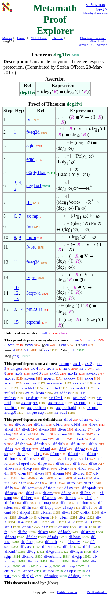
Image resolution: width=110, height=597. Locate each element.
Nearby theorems (95, 13)
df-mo (44, 429)
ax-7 (83, 368)
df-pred (79, 473)
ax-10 (36, 373)
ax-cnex (30, 383)
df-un (75, 444)
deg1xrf (33, 185)
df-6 (54, 522)
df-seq (43, 532)
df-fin (26, 507)
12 (16, 293)
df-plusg (28, 541)
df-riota (49, 488)
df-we (9, 468)
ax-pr (89, 378)
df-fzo (23, 532)
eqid (30, 145)
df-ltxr (85, 512)
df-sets (10, 536)
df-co (82, 468)
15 (16, 322)
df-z (45, 527)
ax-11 (54, 373)
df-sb (26, 429)
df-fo (71, 483)
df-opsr (70, 571)
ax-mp (32, 216)
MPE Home (39, 38)
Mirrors (7, 38)
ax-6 (67, 368)
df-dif (57, 444)
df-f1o (89, 483)
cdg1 (17, 356)
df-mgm (76, 551)
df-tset (47, 546)
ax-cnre (80, 402)
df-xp (27, 468)
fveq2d (33, 132)
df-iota (79, 478)
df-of (30, 492)
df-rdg (90, 497)
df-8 (88, 522)
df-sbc (20, 444)
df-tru (58, 424)
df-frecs (27, 497)
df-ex (93, 424)
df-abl (76, 561)
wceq (92, 340)
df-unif (10, 551)
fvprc (31, 246)
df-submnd (53, 556)
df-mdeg (51, 575)
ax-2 (88, 363)
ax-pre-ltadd (66, 407)
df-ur (26, 566)
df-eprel (22, 463)
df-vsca (26, 546)
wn (76, 340)
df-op (54, 453)
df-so (60, 463)
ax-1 (77, 363)
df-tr (86, 458)
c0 (47, 345)
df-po (42, 463)
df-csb (39, 444)
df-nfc (45, 434)
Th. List (57, 38)
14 (21, 309)
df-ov (68, 488)
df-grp (77, 556)
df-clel (25, 434)
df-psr (28, 571)
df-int (91, 453)
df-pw (80, 448)
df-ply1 (28, 575)
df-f (38, 483)
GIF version (99, 44)
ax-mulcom (34, 393)
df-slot (31, 536)
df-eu (62, 429)
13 (16, 298)
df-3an (39, 424)
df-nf (9, 429)
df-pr (21, 453)
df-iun (10, 458)
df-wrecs (49, 497)
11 (16, 262)
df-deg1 (74, 575)
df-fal (76, 424)
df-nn (64, 517)
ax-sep (29, 378)
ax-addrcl (52, 388)
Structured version (93, 38)
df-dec (63, 527)
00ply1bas (36, 172)
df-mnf (46, 512)
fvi (28, 119)
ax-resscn (54, 383)
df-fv (9, 488)
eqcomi (33, 322)
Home (21, 38)
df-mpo (11, 492)
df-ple (68, 546)
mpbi (31, 237)
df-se (93, 463)
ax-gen (16, 368)
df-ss (9, 448)
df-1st (66, 492)
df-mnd (28, 556)
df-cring (68, 566)
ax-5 (50, 368)
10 (16, 287)
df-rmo (41, 439)
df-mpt (68, 458)
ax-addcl (27, 388)
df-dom (83, 502)
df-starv (74, 541)
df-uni (73, 453)
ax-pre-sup (35, 412)
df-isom (28, 488)
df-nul (45, 448)
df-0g (31, 551)
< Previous (95, 4)
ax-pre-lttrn (36, 407)
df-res (39, 473)
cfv (28, 350)
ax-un (10, 383)
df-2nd (85, 492)
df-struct (88, 532)
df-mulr (51, 541)
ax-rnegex (29, 402)
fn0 (29, 226)
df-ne (62, 434)
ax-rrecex (56, 402)
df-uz (83, 527)
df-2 (82, 517)
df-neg (43, 517)
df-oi (86, 507)
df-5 (37, 522)
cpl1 (72, 350)
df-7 (71, 522)
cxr (46, 350)
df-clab (81, 429)
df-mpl (48, 571)
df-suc (60, 478)
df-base (75, 536)
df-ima (58, 473)
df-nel (81, 434)
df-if (62, 448)
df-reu (61, 439)
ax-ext (91, 373)
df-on (23, 478)
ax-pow (70, 378)
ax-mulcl (78, 388)
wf (13, 350)
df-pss (26, 448)
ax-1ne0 (79, 397)
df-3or (20, 424)
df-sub (23, 517)
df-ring (46, 566)
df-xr (66, 512)
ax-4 (34, 368)
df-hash (64, 532)
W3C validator (97, 592)
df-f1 (54, 483)
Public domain (67, 592)
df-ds (87, 546)
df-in (93, 444)
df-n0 (26, 527)
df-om (48, 492)
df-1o (9, 502)
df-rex (22, 439)
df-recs (70, 497)
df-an (83, 419)
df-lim (41, 478)
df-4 (20, 522)
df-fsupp (47, 507)
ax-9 (19, 373)
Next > (102, 9)
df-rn (22, 473)
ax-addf (60, 412)
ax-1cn (78, 383)
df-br (28, 458)
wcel (12, 345)
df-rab (79, 439)
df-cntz (32, 561)
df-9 (8, 527)
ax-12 (73, 373)
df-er (27, 502)
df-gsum (53, 551)
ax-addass (62, 393)
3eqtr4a (33, 293)
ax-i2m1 (56, 397)
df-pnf (25, 512)
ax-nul (49, 378)
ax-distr (32, 397)
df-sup (68, 507)
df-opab (47, 458)
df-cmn (55, 561)
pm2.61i (34, 309)
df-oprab (89, 488)
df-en (64, 502)
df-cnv (64, 468)
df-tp (38, 453)
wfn (84, 345)
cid (63, 345)
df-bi (68, 419)
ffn (29, 202)
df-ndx (52, 536)
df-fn (23, 483)
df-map (45, 502)
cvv (30, 345)
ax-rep (10, 378)
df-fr (76, 463)
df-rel (45, 468)
